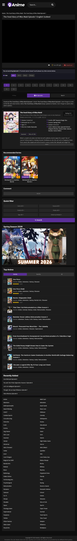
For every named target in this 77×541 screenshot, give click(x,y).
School (42, 492)
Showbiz (6, 502)
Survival (42, 511)
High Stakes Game (45, 441)
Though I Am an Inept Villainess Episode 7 (15, 390)
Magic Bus (64, 120)
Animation (43, 402)
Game (41, 431)
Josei (5, 454)
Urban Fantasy (8, 521)
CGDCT (5, 412)
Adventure (26, 282)
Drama (27, 319)
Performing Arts (8, 479)
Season (56, 206)
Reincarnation (41, 310)
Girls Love (6, 434)
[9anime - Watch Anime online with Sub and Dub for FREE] (16, 6)
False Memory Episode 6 (11, 393)
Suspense (6, 515)
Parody (42, 476)
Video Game (7, 524)
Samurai (6, 492)
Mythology (7, 473)
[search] (52, 5)
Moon (25, 75)
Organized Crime (45, 473)
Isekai (34, 310)
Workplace (43, 528)
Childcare (42, 412)
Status (56, 210)
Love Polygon (8, 457)
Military (42, 467)
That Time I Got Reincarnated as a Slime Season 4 (31, 307)
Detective (6, 422)
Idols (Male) (43, 447)
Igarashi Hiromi (65, 127)
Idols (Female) (8, 447)
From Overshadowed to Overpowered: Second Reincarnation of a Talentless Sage (42, 336)
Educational (43, 425)
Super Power (44, 508)
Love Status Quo (45, 457)
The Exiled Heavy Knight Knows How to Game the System (33, 346)
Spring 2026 (56, 122)
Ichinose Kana (56, 127)
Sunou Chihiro (57, 130)
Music (5, 470)
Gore (41, 434)
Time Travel (43, 518)
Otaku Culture (7, 476)
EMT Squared (57, 120)
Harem (42, 438)
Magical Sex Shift (9, 460)
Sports (42, 505)
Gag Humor (7, 431)
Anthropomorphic (9, 406)
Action (20, 282)
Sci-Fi (5, 495)
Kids (41, 454)
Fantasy (31, 282)
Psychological (8, 483)
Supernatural (39, 329)
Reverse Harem (44, 486)
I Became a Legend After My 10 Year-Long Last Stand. (32, 365)
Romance (6, 489)
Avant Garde (43, 406)
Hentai (5, 441)
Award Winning (8, 409)
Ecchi (30, 319)
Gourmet (23, 134)
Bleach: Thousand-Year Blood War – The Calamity (30, 326)
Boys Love (43, 409)
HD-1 (13, 75)
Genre (20, 206)
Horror (42, 444)
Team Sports (43, 515)
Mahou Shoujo (44, 460)
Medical (6, 467)
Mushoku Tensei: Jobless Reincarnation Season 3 (30, 317)
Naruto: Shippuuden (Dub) (22, 298)
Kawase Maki (62, 129)
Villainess (43, 524)
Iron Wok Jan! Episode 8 (10, 379)
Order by (56, 214)
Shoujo (6, 499)
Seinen (42, 495)
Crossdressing (8, 418)
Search (39, 220)
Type (20, 214)
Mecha (42, 463)
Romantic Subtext (45, 489)
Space (5, 505)
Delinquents (43, 418)
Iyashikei (42, 450)
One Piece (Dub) (18, 289)
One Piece (16, 279)
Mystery (42, 470)
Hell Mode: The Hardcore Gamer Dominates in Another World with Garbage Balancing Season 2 (43, 356)
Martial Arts (37, 300)
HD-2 (19, 75)
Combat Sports (8, 415)
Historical (6, 444)
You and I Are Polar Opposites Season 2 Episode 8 (18, 383)
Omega (31, 75)
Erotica (6, 428)
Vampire (42, 521)
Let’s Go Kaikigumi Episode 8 (12, 386)
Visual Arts (7, 528)
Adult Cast (43, 399)
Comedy (25, 310)
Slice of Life (32, 134)
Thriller (6, 518)
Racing (42, 483)
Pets (41, 479)
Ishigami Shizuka (53, 129)
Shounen (37, 282)
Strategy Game (8, 508)
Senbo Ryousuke (32, 127)
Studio (20, 210)
